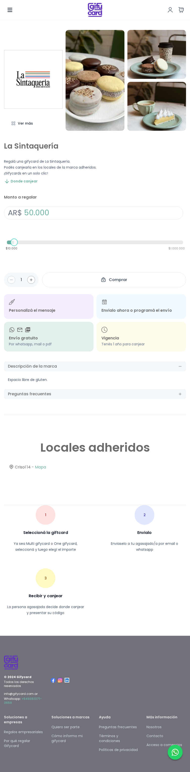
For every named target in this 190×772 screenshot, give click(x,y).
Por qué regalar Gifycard (17, 743)
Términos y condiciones (109, 738)
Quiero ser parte (65, 727)
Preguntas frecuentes (118, 727)
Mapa (40, 467)
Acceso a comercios (164, 744)
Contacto (154, 735)
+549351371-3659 (23, 701)
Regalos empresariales (23, 731)
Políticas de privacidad (118, 749)
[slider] (14, 242)
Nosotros (154, 727)
